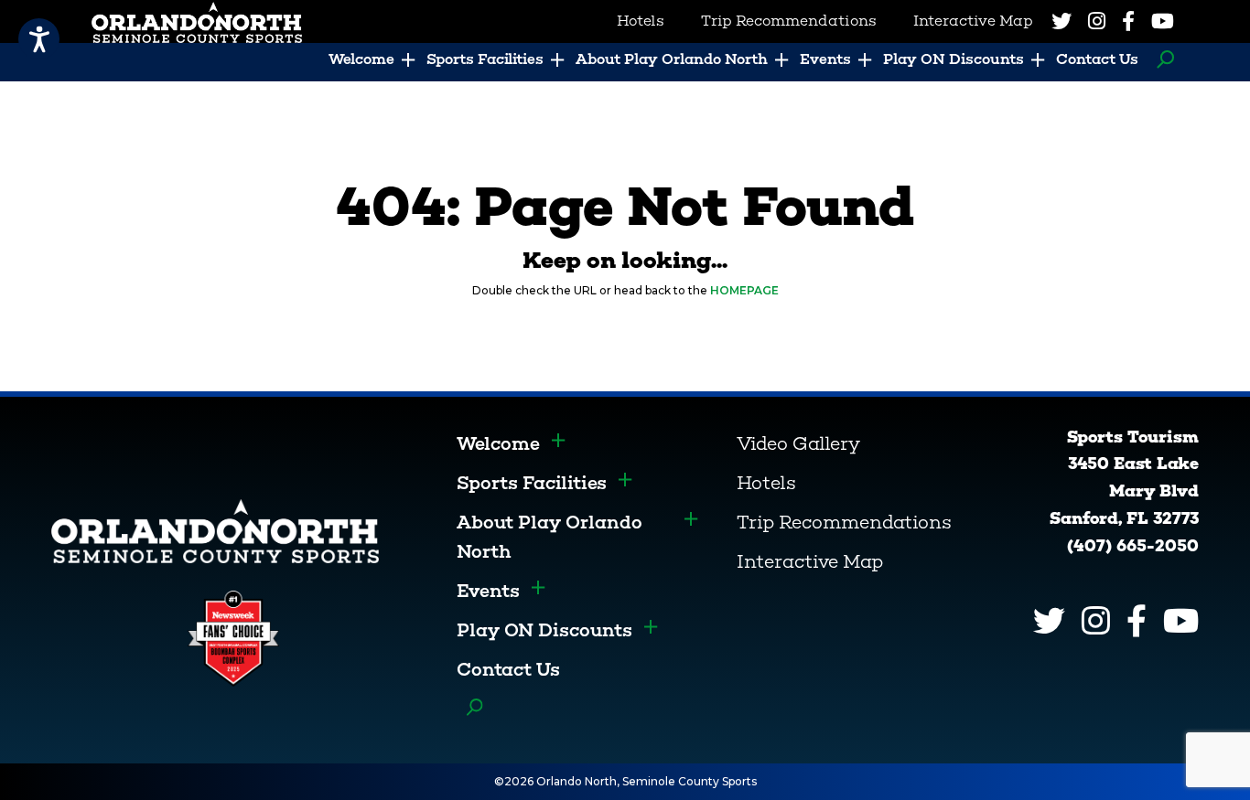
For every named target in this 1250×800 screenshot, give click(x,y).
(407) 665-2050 (1133, 546)
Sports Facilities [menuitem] (485, 59)
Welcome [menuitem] (361, 59)
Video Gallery (798, 443)
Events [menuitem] (825, 59)
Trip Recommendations (844, 522)
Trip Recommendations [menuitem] (789, 20)
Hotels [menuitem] (640, 20)
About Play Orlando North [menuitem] (672, 59)
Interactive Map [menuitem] (973, 20)
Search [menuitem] (1161, 59)
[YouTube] (1162, 21)
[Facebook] (1128, 21)
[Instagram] (1096, 21)
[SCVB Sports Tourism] (215, 530)
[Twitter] (1061, 21)
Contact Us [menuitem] (1097, 59)
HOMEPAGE (744, 290)
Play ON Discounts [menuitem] (953, 59)
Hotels (766, 483)
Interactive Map (810, 561)
